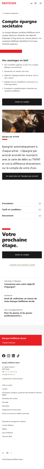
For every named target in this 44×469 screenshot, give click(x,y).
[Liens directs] (31, 3)
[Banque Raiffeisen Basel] (9, 3)
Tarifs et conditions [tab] (12, 209)
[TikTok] (18, 355)
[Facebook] (3, 355)
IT (11, 453)
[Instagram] (8, 355)
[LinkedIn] (13, 355)
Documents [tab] (7, 215)
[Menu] (40, 3)
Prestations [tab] (8, 203)
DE (3, 453)
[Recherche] (35, 3)
